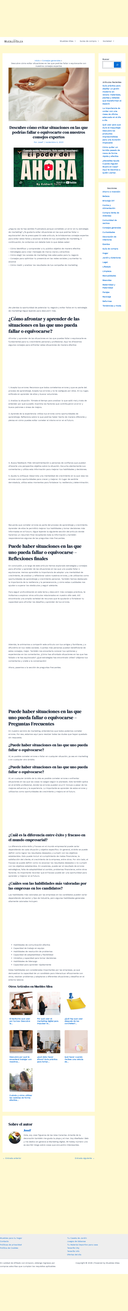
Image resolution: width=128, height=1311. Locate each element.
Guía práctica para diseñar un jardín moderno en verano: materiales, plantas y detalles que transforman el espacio (111, 94)
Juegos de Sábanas (76, 1241)
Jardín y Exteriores (111, 257)
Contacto (4, 1241)
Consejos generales (111, 227)
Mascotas (107, 280)
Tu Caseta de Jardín (77, 1238)
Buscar (105, 59)
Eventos (106, 244)
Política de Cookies (9, 1248)
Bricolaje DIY (108, 201)
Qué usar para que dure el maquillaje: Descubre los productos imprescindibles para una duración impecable (111, 134)
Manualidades (109, 275)
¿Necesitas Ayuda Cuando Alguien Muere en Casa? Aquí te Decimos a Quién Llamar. (111, 167)
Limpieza (106, 271)
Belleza (106, 196)
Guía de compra (110, 249)
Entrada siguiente (84, 1158)
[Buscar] (117, 65)
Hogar (105, 253)
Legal (105, 262)
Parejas (106, 292)
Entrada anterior (12, 1158)
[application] (74, 41)
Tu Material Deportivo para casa (82, 1245)
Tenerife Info (73, 1251)
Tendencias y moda (111, 305)
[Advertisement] (64, 18)
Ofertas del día (74, 1254)
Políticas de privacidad (11, 1245)
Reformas (107, 301)
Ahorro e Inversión (111, 191)
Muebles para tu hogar (11, 1238)
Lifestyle (106, 267)
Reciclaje (106, 297)
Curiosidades (108, 232)
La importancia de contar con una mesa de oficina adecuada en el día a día (111, 114)
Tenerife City (73, 1248)
